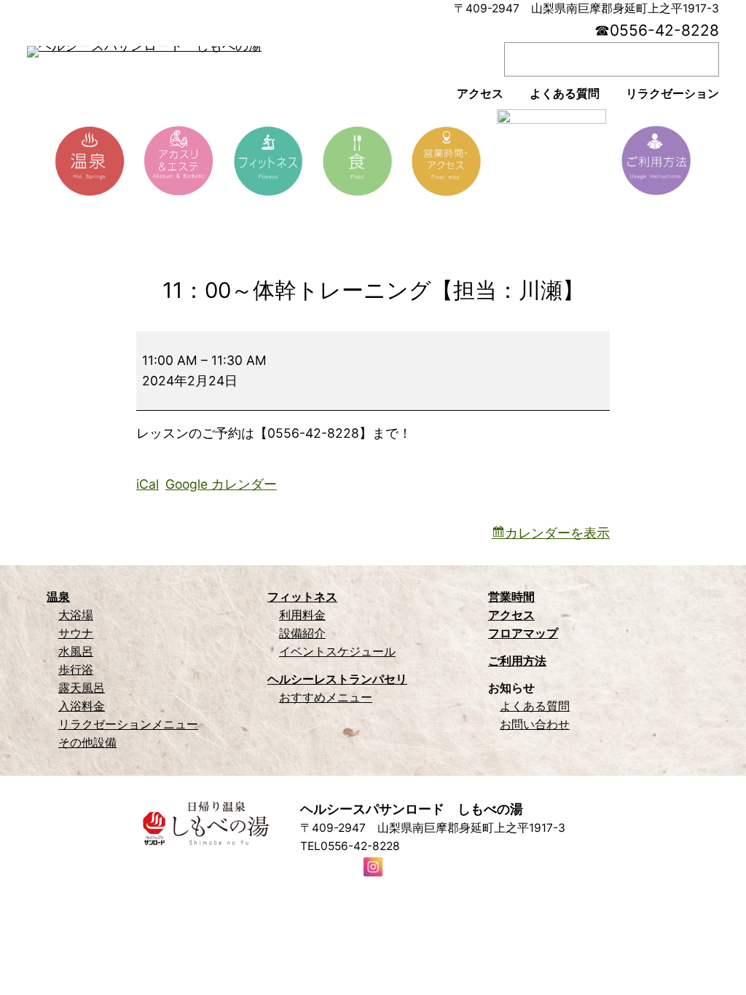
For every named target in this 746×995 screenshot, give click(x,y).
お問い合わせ (535, 724)
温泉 (58, 597)
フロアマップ (523, 633)
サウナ (75, 633)
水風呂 (75, 651)
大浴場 (75, 615)
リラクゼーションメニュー (128, 724)
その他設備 (87, 743)
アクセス (511, 615)
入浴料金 (81, 706)
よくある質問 (535, 706)
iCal (147, 484)
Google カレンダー (221, 484)
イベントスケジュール (337, 651)
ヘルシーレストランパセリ (337, 679)
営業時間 (511, 597)
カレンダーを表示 (557, 532)
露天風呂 (81, 688)
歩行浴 (75, 670)
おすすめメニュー (325, 697)
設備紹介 (302, 633)
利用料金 (302, 615)
